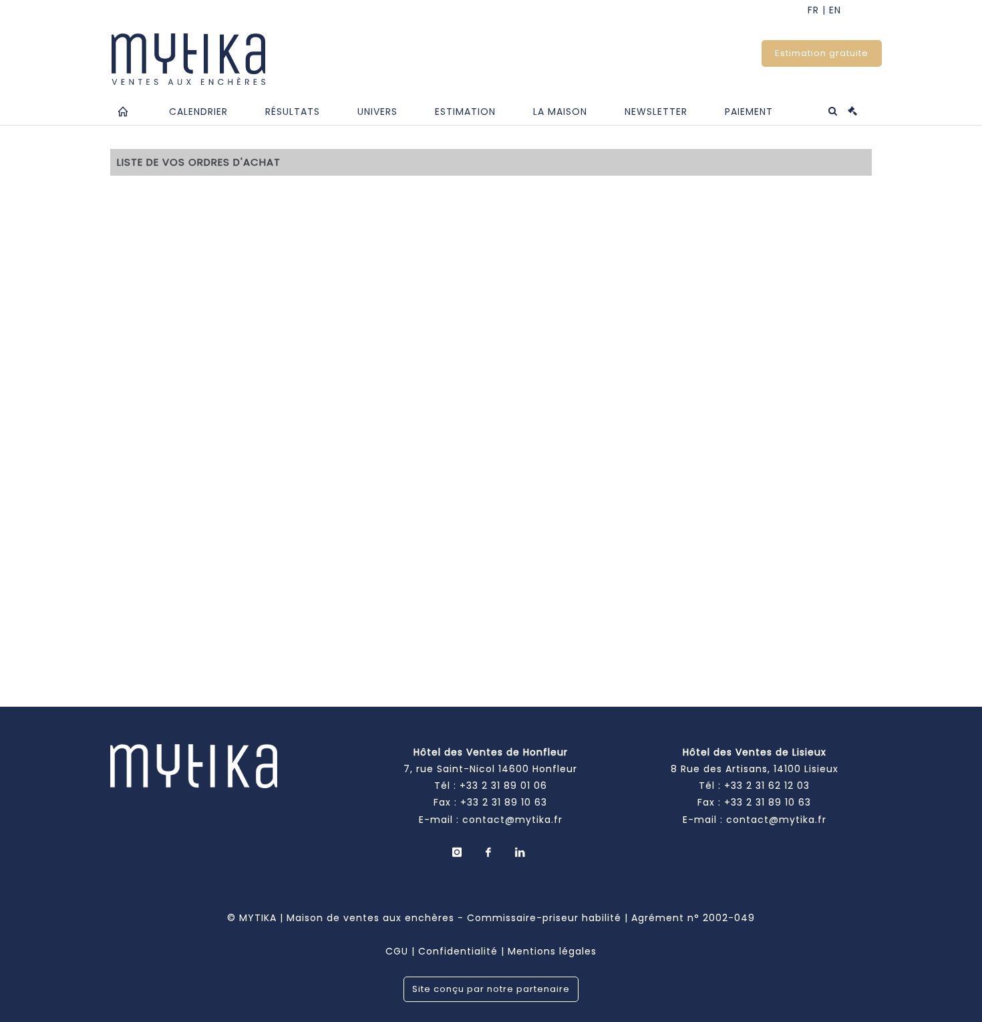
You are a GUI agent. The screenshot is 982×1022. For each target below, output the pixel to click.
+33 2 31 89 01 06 (503, 785)
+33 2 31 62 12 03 (767, 785)
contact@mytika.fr (512, 819)
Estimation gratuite (821, 53)
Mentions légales (552, 951)
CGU (396, 951)
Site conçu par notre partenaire (491, 989)
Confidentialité (458, 951)
